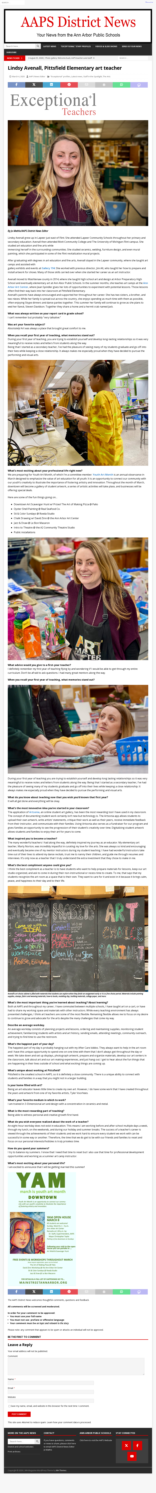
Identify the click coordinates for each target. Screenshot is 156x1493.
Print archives (14, 1451)
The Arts (106, 76)
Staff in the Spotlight (92, 76)
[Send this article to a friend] (86, 85)
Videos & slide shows (106, 46)
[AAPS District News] (78, 41)
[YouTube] (131, 1456)
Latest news (49, 46)
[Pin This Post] (69, 85)
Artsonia (34, 812)
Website (12, 1397)
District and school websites (21, 1446)
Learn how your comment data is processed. (69, 1422)
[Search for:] (12, 2)
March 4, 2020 (18, 76)
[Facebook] (137, 1445)
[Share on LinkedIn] (51, 85)
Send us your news (132, 46)
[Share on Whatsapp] (121, 85)
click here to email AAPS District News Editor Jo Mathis (60, 1446)
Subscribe (11, 52)
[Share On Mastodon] (139, 85)
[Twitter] (126, 1445)
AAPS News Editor (37, 76)
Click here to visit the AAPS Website (96, 1440)
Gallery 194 (48, 268)
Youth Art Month (103, 474)
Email (11, 1388)
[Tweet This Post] (34, 85)
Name (11, 1379)
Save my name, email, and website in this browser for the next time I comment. (50, 1405)
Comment (13, 1356)
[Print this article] (104, 85)
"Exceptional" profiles (60, 76)
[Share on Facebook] (16, 85)
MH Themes (61, 1470)
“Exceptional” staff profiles (76, 46)
